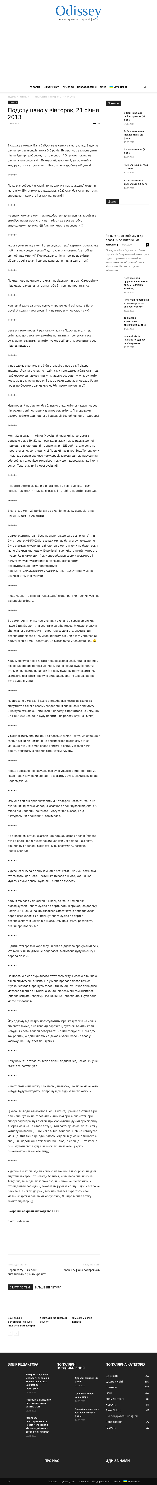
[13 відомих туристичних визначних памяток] (113, 321)
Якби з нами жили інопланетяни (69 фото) (134, 135)
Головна (35, 87)
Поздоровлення (86, 87)
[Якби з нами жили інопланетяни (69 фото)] (113, 135)
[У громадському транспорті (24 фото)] (113, 184)
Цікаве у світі (51, 87)
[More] (47, 132)
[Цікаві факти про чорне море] (64, 1397)
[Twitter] (20, 132)
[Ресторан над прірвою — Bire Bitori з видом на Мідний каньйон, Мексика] (113, 281)
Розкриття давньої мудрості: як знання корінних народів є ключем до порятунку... (37, 1381)
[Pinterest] (29, 132)
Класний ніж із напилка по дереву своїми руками (134, 340)
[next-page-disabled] (16, 1333)
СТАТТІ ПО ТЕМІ (20, 1287)
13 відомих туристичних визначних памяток (135, 321)
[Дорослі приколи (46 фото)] (64, 1381)
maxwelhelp (112, 244)
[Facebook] (11, 132)
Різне (103, 87)
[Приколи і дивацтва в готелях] (113, 168)
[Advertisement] (78, 54)
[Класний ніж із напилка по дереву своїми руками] (113, 340)
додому (12, 96)
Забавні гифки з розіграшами (81, 1270)
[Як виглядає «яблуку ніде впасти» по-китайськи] (127, 220)
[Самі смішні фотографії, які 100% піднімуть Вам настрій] (22, 1305)
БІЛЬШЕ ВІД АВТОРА (48, 1287)
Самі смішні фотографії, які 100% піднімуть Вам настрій (21, 1321)
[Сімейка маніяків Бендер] (86, 1305)
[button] (144, 87)
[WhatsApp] (38, 132)
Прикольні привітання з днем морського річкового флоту (136, 303)
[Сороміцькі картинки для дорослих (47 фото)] (64, 1412)
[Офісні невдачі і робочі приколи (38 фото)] (113, 116)
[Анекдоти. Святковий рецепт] (54, 1305)
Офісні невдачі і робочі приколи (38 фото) (134, 116)
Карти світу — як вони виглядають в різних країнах (27, 1272)
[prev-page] (10, 1333)
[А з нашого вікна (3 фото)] (113, 153)
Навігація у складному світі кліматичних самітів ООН (38, 1403)
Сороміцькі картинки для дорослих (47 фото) (87, 1412)
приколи (68, 87)
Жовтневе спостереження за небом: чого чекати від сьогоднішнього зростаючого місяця (37, 1425)
